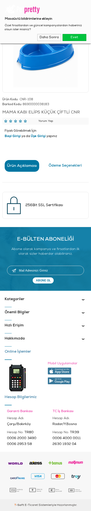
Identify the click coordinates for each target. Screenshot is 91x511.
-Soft (19, 505)
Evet (74, 37)
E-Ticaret (31, 505)
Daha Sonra (49, 37)
